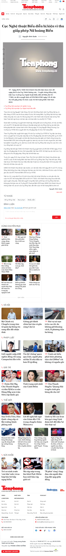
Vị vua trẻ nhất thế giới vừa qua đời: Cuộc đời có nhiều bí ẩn (34, 268)
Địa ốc (25, 14)
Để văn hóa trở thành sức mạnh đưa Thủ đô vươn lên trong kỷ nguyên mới (6, 287)
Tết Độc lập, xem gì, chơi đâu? (19, 266)
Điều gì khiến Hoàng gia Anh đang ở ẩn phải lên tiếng (20, 285)
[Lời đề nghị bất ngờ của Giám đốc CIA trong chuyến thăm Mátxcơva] (33, 408)
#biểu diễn (31, 200)
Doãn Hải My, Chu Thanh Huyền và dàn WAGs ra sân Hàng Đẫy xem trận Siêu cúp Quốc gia (10, 389)
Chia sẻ (3, 54)
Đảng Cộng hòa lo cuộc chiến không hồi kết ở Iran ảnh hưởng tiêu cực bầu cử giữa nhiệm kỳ (24, 443)
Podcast (43, 495)
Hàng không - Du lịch (7, 513)
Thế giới (37, 14)
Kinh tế (13, 14)
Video (3, 495)
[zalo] (50, 530)
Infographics (19, 498)
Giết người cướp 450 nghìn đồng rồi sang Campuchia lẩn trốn (11, 357)
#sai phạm (21, 200)
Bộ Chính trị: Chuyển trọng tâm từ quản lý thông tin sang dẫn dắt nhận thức (10, 326)
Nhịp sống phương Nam (46, 513)
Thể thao (55, 14)
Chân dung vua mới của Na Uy (34, 283)
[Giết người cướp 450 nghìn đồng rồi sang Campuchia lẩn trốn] (11, 346)
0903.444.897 (7, 530)
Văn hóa (5, 19)
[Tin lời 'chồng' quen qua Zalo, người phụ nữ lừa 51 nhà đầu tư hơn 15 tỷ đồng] (33, 346)
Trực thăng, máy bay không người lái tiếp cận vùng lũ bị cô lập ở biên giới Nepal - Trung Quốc (41, 443)
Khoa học (17, 510)
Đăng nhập (7, 208)
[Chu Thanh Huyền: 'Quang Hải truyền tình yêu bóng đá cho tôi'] (55, 376)
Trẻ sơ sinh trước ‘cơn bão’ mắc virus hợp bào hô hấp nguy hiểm (10, 475)
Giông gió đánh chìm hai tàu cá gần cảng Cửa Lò (32, 324)
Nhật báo (17, 495)
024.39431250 (7, 522)
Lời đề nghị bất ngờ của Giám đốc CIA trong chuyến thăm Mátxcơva (32, 420)
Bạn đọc (42, 510)
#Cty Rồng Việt (10, 200)
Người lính (62, 14)
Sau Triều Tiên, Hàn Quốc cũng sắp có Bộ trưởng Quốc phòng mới (11, 420)
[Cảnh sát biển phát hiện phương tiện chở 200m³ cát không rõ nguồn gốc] (55, 346)
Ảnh (28, 495)
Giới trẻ (43, 14)
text (50, 19)
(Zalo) (47, 519)
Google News (61, 19)
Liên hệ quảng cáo (41, 517)
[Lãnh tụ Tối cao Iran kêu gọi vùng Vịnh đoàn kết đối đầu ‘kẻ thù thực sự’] (55, 408)
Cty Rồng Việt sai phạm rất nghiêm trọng (18, 106)
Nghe (3, 49)
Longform (5, 498)
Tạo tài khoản (18, 208)
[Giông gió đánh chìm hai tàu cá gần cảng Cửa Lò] (33, 313)
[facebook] (60, 1)
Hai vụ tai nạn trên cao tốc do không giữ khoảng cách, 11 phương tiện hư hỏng (54, 326)
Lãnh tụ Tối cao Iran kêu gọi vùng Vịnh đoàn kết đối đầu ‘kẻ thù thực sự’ (54, 420)
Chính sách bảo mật (17, 537)
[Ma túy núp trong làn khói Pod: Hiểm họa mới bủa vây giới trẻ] (33, 463)
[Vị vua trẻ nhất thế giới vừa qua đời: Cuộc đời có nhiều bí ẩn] (34, 259)
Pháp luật (48, 14)
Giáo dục (3, 510)
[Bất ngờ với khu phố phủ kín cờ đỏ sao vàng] (20, 232)
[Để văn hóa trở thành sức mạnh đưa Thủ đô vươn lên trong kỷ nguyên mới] (7, 277)
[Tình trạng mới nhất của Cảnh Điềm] (33, 376)
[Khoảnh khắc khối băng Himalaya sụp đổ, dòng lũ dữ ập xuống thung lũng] (8, 432)
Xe (15, 507)
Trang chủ (2, 13)
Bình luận (3, 63)
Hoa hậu (29, 510)
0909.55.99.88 (41, 519)
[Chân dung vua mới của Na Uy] (34, 277)
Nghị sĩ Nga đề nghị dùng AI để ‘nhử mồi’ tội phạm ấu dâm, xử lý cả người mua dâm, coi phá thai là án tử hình (57, 444)
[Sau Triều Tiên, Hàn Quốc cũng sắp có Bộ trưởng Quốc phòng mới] (11, 408)
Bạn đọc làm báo (11, 551)
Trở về (3, 68)
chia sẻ (46, 19)
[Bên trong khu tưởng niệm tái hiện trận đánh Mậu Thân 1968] (7, 259)
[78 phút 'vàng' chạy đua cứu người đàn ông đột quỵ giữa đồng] (55, 463)
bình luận (57, 19)
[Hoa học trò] (62, 490)
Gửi (56, 217)
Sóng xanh (19, 14)
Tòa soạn (4, 517)
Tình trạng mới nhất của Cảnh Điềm (33, 385)
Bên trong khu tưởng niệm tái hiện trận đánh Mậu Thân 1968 (6, 268)
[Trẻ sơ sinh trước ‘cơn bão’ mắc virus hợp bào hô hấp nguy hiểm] (11, 463)
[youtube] (63, 1)
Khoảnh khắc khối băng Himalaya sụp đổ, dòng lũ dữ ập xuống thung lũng (8, 442)
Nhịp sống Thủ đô (32, 513)
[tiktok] (46, 531)
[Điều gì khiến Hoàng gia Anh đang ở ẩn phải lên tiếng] (20, 277)
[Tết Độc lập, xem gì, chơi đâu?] (20, 259)
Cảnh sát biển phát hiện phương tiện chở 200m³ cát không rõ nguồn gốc (54, 358)
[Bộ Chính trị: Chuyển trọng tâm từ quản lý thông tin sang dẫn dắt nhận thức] (11, 313)
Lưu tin (3, 59)
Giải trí (7, 367)
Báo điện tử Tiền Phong (33, 7)
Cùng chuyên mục (11, 226)
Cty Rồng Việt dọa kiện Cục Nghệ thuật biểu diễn (20, 108)
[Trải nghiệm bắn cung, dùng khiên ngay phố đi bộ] (7, 232)
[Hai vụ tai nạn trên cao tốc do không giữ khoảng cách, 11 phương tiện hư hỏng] (55, 313)
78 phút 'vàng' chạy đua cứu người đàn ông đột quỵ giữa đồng (54, 475)
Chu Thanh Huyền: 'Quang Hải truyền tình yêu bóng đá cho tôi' (54, 388)
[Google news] (55, 530)
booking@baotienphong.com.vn (45, 522)
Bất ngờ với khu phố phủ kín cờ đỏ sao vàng (20, 240)
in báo (54, 19)
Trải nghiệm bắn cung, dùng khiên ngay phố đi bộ (5, 241)
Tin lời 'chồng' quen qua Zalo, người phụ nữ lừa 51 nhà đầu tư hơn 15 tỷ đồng (32, 358)
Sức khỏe (30, 14)
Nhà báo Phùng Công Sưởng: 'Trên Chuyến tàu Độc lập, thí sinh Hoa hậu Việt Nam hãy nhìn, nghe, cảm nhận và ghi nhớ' (34, 245)
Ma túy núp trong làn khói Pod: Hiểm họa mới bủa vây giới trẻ (32, 475)
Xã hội (7, 14)
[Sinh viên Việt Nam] (52, 490)
